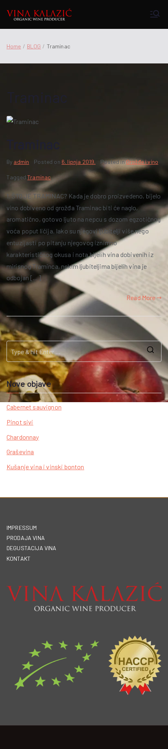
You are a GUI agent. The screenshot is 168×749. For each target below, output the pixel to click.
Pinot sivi (20, 422)
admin (21, 161)
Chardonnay (23, 437)
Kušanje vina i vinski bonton (45, 466)
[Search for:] (84, 351)
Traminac (33, 144)
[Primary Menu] (154, 14)
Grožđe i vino (142, 161)
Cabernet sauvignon (34, 407)
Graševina (20, 451)
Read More (140, 297)
